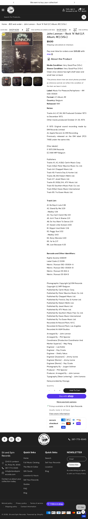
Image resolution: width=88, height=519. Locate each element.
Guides (26, 484)
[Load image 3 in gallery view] (27, 81)
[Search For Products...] (84, 17)
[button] (4, 10)
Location (49, 467)
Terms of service (36, 503)
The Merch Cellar (30, 467)
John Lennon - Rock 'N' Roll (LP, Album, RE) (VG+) (45, 24)
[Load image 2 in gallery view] (17, 81)
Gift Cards (27, 471)
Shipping (50, 45)
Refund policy (7, 503)
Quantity (50, 386)
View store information (59, 413)
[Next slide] (74, 2)
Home (4, 24)
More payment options (66, 402)
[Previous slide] (13, 2)
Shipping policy (11, 507)
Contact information (28, 507)
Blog (25, 493)
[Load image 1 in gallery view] (6, 81)
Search (48, 458)
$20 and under (15, 24)
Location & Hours (30, 475)
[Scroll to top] (83, 511)
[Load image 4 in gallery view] (38, 81)
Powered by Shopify (35, 514)
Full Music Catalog (31, 462)
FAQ (25, 488)
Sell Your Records (31, 480)
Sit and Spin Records (8, 454)
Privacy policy (21, 503)
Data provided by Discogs (58, 381)
